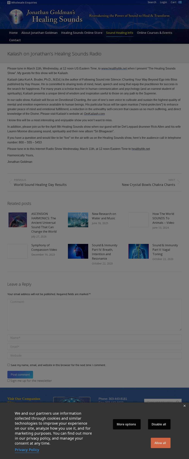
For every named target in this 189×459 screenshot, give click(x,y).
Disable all (159, 424)
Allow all (160, 443)
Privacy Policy (27, 449)
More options (126, 424)
